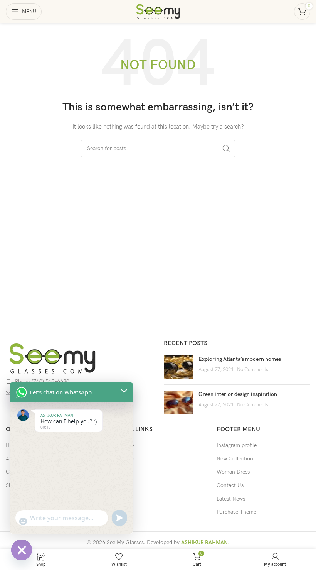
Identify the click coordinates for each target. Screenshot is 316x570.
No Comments (252, 370)
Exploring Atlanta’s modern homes (239, 359)
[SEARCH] (226, 148)
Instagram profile (237, 445)
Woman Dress (233, 472)
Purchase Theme (236, 512)
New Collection (235, 458)
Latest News (231, 499)
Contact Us (230, 485)
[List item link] (79, 381)
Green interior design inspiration (237, 394)
